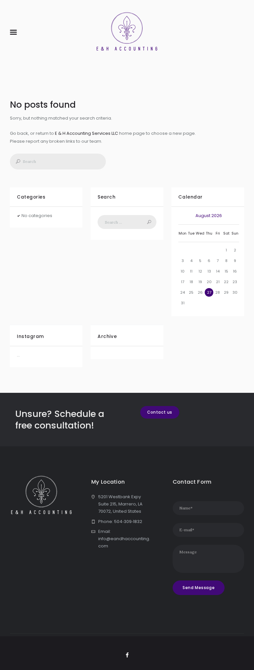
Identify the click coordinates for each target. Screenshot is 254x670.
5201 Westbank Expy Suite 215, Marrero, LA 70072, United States (120, 504)
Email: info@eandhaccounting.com (124, 538)
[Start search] (16, 161)
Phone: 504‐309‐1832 (120, 521)
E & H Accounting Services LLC (86, 133)
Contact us (159, 412)
